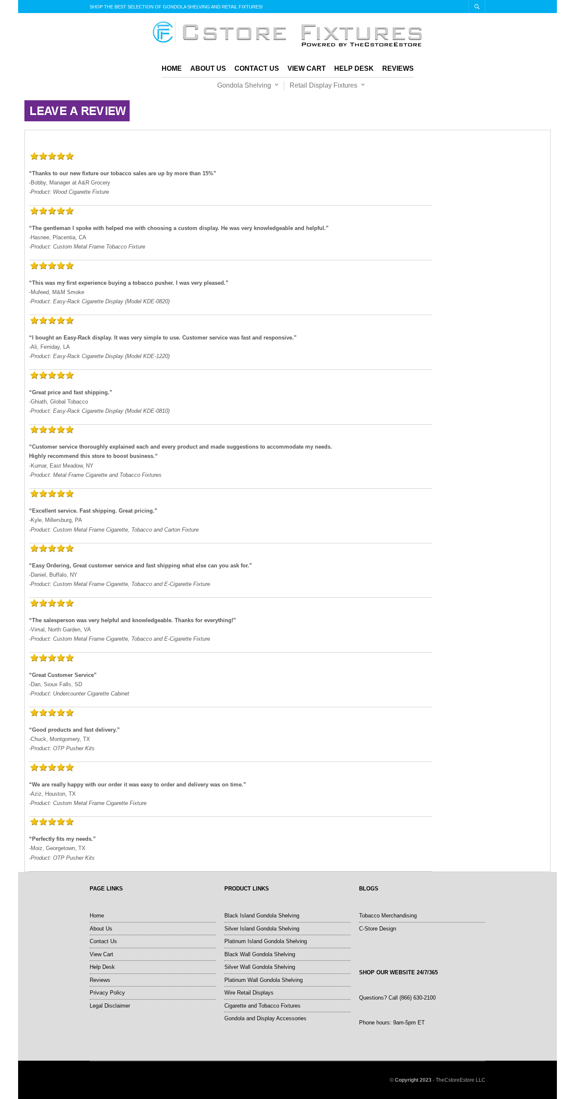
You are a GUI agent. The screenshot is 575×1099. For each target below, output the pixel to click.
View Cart (307, 68)
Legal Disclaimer (110, 1006)
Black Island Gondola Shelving (261, 915)
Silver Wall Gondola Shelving (259, 967)
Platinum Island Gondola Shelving (265, 941)
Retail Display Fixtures (323, 85)
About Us (208, 68)
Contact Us (256, 68)
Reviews (398, 68)
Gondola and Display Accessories (265, 1018)
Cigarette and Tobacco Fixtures (262, 1006)
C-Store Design (377, 928)
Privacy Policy (107, 992)
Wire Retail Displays (249, 992)
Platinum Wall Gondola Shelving (263, 980)
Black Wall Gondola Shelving (259, 954)
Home (172, 68)
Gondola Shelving (244, 85)
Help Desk (354, 68)
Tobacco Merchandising (388, 915)
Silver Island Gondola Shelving (261, 928)
